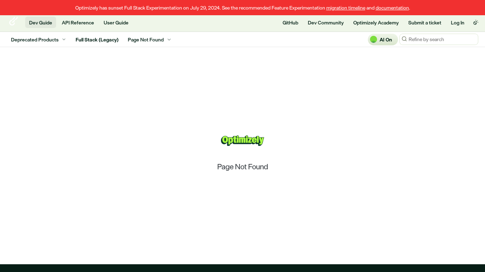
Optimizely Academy (376, 22)
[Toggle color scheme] (475, 22)
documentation (392, 8)
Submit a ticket (424, 22)
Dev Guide (40, 22)
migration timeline (345, 8)
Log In (457, 22)
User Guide (116, 22)
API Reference (78, 22)
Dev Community (326, 22)
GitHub (290, 22)
